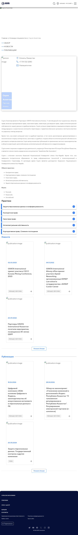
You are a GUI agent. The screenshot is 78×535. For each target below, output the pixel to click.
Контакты (5, 512)
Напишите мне (25, 65)
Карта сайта (31, 518)
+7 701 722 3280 (25, 62)
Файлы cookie (5, 518)
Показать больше (39, 348)
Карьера (4, 509)
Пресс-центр (6, 505)
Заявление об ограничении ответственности (13, 516)
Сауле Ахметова (35, 38)
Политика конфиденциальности (36, 516)
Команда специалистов (18, 38)
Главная (4, 38)
